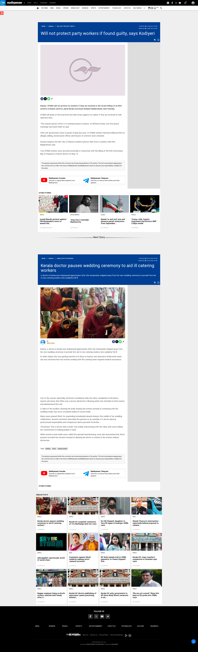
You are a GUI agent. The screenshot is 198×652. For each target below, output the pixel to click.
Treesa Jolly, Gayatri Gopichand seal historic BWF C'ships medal (143, 221)
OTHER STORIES (45, 193)
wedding (48, 448)
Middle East (75, 8)
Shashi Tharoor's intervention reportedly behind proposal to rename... (146, 523)
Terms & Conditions (116, 635)
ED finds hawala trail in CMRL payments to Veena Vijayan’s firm (113, 559)
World (58, 8)
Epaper (29, 3)
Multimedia (137, 8)
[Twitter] (45, 98)
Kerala (39, 516)
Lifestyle (127, 8)
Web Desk (51, 343)
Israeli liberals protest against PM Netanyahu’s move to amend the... (53, 221)
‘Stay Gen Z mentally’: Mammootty (79, 221)
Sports (93, 8)
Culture (140, 626)
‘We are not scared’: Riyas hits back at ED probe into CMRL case (146, 595)
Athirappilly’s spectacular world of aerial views (51, 559)
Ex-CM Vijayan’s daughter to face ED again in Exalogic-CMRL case (114, 523)
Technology (116, 8)
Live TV (36, 3)
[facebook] (42, 98)
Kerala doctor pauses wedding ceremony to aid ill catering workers (97, 268)
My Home (44, 8)
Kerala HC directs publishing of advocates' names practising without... (82, 595)
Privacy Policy (103, 635)
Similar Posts (42, 495)
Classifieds (43, 3)
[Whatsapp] (48, 98)
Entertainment (104, 8)
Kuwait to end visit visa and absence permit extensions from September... (113, 221)
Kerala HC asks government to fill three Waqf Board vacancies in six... (114, 595)
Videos (42, 214)
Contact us (94, 635)
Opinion (65, 8)
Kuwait (103, 214)
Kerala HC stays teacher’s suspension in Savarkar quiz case (145, 559)
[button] (3, 3)
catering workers (62, 448)
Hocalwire (114, 644)
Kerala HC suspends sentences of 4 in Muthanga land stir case (82, 523)
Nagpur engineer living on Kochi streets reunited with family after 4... (51, 595)
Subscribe (53, 3)
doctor (54, 448)
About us (85, 635)
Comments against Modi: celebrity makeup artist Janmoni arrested (80, 559)
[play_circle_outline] (53, 204)
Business (85, 8)
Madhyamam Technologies (95, 644)
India (52, 8)
